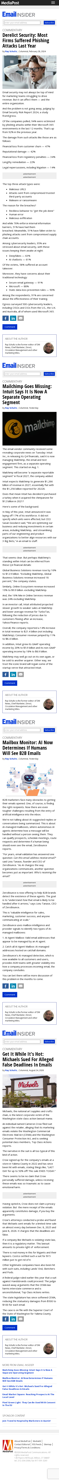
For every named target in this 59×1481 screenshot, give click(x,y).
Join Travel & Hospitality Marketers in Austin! (26, 1420)
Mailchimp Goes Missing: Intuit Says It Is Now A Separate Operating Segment (27, 1371)
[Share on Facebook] (5, 318)
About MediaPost (22, 1441)
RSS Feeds (36, 1444)
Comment (10, 326)
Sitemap (47, 1444)
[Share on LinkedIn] (13, 318)
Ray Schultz (11, 51)
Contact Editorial (22, 1444)
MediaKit (37, 1441)
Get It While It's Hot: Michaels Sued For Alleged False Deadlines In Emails (27, 1387)
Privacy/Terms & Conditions (27, 1447)
